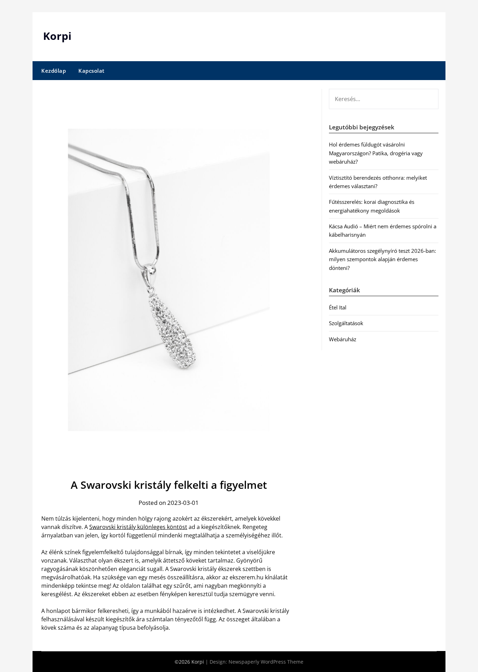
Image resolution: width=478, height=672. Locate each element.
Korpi (57, 36)
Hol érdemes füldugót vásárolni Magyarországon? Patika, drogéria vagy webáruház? (376, 153)
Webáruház (342, 339)
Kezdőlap (53, 70)
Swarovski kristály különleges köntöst (138, 527)
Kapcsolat (91, 70)
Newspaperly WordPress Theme (266, 661)
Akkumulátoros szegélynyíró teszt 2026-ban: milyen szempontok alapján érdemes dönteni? (382, 259)
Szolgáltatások (346, 323)
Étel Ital (337, 307)
